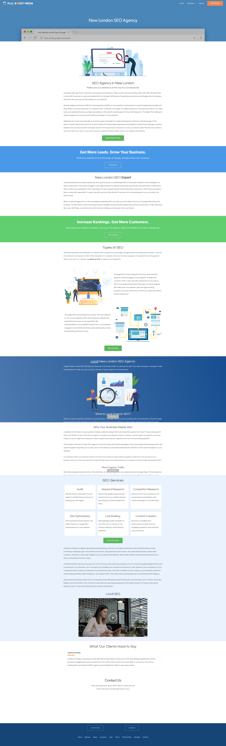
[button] (195, 3)
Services (87, 737)
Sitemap (137, 737)
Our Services (95, 728)
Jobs (111, 737)
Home (80, 737)
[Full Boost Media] (18, 3)
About (95, 737)
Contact (145, 737)
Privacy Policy (126, 737)
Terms (117, 737)
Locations (132, 728)
